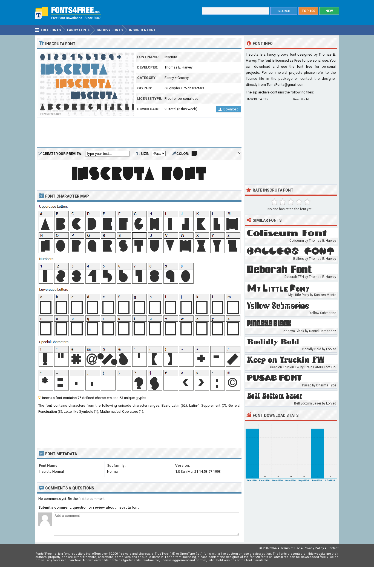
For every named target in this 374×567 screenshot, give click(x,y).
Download (230, 109)
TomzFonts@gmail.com (285, 84)
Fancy (169, 78)
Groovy (183, 78)
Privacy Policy (314, 548)
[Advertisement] (139, 133)
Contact (332, 548)
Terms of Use (290, 548)
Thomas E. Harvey (178, 67)
